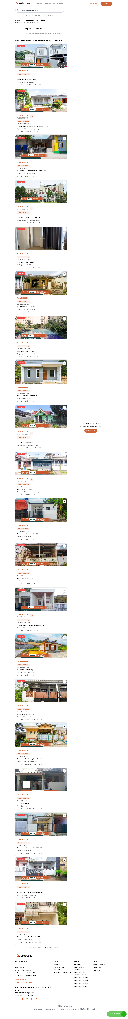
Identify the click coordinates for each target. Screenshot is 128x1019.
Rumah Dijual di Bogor (81, 983)
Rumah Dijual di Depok (81, 980)
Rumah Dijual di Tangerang (79, 968)
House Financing (57, 3)
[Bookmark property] (64, 47)
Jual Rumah (38, 3)
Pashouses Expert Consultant (60, 968)
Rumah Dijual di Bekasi (81, 977)
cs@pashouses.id (20, 979)
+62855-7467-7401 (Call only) (24, 982)
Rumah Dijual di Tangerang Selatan (80, 973)
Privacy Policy (97, 968)
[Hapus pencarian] (61, 10)
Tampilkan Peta (90, 430)
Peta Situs (96, 971)
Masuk (106, 3)
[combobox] (39, 10)
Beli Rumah (47, 3)
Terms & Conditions (99, 965)
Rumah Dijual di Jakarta (81, 986)
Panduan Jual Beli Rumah (62, 972)
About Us (57, 965)
